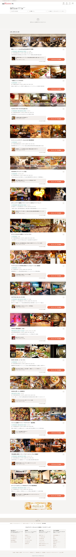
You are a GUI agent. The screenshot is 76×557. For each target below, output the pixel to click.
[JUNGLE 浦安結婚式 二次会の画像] (38, 320)
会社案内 (14, 552)
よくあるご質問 (61, 552)
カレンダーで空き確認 (57, 118)
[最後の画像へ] (64, 40)
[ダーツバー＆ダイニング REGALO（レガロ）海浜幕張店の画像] (38, 477)
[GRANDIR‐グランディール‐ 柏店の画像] (38, 163)
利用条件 (20, 552)
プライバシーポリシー (26, 552)
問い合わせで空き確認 (57, 59)
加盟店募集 (43, 552)
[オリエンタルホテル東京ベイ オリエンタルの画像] (38, 225)
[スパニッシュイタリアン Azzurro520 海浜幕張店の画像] (38, 131)
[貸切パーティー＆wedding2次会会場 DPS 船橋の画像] (38, 40)
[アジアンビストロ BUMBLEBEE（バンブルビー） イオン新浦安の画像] (38, 257)
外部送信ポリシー (32, 552)
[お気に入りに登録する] (63, 49)
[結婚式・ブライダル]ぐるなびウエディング (16, 523)
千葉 (34, 523)
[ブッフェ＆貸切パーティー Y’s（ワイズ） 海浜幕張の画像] (38, 414)
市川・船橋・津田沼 (38, 523)
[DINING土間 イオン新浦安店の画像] (38, 382)
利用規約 (17, 552)
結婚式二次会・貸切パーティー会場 (28, 523)
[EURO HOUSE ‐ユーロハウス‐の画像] (38, 351)
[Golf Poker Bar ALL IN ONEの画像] (38, 288)
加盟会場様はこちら (38, 552)
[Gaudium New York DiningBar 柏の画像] (38, 100)
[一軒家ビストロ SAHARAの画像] (38, 72)
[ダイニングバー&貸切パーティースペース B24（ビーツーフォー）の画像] (38, 194)
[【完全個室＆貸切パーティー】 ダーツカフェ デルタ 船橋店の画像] (38, 445)
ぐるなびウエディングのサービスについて (52, 552)
